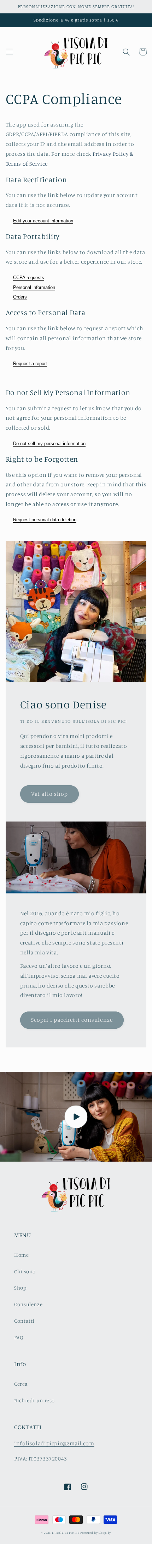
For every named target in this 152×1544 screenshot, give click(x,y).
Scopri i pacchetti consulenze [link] (71, 1019)
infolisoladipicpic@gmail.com (54, 1443)
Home (21, 1255)
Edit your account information (43, 220)
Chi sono (25, 1271)
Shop (20, 1288)
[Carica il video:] (76, 1117)
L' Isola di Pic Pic (65, 1532)
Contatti (24, 1321)
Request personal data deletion (44, 519)
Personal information (34, 287)
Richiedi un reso (34, 1400)
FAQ (19, 1337)
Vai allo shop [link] (49, 794)
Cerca (21, 1384)
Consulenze (28, 1304)
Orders (20, 297)
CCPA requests (28, 277)
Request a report (30, 363)
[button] (9, 52)
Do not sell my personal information (49, 443)
